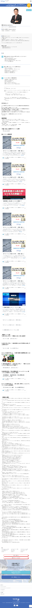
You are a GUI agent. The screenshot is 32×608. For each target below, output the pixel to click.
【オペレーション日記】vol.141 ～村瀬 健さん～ (12, 324)
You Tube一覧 (2, 589)
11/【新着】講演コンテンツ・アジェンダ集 (11, 329)
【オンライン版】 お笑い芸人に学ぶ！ (10, 338)
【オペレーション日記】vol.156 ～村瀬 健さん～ (12, 319)
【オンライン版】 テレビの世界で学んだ (11, 348)
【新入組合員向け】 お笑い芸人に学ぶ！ (11, 367)
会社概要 (2, 592)
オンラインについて (3, 586)
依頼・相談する (16, 555)
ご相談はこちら (16, 577)
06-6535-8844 (16, 572)
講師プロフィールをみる (16, 557)
